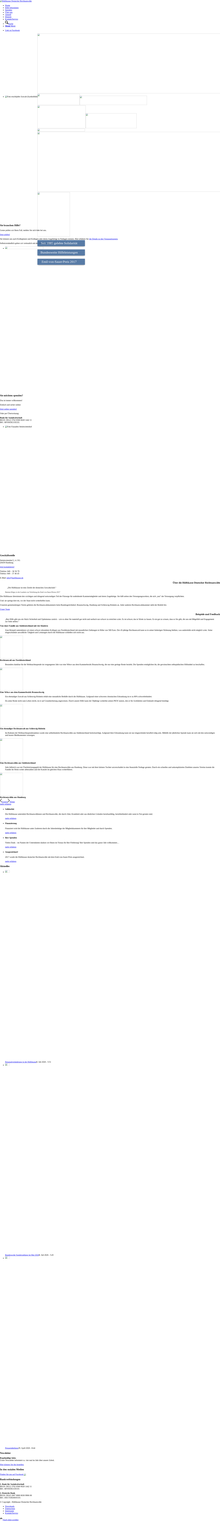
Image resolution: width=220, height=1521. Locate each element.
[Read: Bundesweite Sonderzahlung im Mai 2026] (7, 1065)
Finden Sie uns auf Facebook (12, 1474)
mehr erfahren (10, 818)
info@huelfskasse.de (15, 578)
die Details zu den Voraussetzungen (103, 239)
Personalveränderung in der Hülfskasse (20, 1062)
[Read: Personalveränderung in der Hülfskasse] (7, 872)
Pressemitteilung (11, 1448)
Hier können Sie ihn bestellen (12, 1465)
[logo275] (16, 1)
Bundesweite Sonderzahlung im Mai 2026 (22, 1255)
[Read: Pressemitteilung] (7, 1258)
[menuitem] (112, 5)
